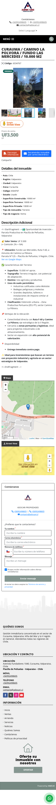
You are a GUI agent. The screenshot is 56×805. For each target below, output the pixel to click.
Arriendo (8, 718)
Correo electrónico (13, 538)
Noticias (8, 726)
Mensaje (9, 556)
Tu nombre (10, 528)
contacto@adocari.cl (29, 514)
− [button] (6, 389)
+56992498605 (19, 22)
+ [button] (6, 385)
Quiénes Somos (12, 730)
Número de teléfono (14, 547)
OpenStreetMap (48, 438)
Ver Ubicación (27, 464)
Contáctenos (10, 734)
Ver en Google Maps (11, 259)
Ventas (7, 714)
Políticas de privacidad (15, 738)
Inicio (7, 710)
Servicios (8, 722)
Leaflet (31, 438)
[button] (51, 70)
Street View (13, 123)
